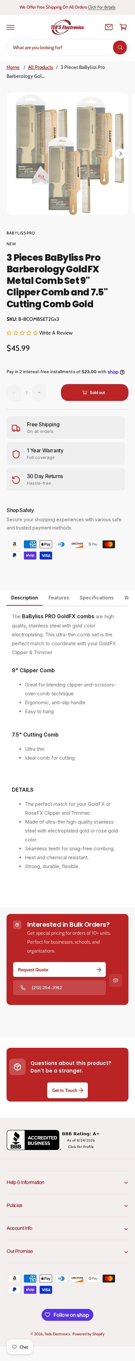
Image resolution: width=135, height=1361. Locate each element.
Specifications (97, 597)
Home (13, 67)
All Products (40, 67)
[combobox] (67, 47)
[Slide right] (120, 153)
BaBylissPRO (21, 232)
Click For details (101, 7)
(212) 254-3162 (46, 987)
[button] (10, 27)
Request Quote (33, 970)
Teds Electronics (57, 1334)
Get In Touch (64, 1090)
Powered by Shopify (88, 1334)
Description (24, 597)
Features (58, 597)
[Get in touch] (109, 27)
